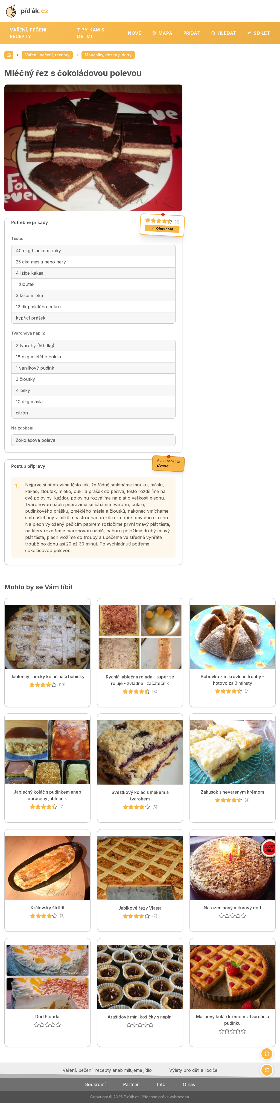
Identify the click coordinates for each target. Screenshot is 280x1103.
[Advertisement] (233, 102)
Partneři (131, 1084)
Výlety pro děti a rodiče (193, 1070)
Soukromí (95, 1084)
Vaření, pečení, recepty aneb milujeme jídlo (107, 1070)
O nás (189, 1084)
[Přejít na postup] (266, 1070)
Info (161, 1084)
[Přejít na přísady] (266, 1053)
